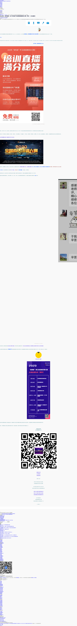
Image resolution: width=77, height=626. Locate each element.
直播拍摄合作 (1, 614)
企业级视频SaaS (4, 577)
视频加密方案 (1, 591)
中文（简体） (1, 624)
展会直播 (1, 602)
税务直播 (1, 605)
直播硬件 (1, 593)
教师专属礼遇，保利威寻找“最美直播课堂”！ (7, 514)
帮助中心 (1, 607)
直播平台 (1, 544)
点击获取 (11, 512)
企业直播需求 (1, 518)
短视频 (1, 550)
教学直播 (1, 555)
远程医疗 (1, 598)
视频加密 (1, 551)
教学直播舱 (1, 584)
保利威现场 (1, 585)
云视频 (1, 552)
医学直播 (1, 556)
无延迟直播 (1, 588)
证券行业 (1, 597)
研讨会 (1, 583)
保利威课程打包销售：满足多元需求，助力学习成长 (6, 520)
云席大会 (1, 603)
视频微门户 (1, 587)
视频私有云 (1, 584)
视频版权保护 (1, 560)
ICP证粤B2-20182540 (2, 623)
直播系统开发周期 (2, 520)
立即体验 (1, 576)
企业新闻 (1, 611)
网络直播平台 (1, 559)
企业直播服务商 (2, 17)
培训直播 (1, 600)
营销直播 (1, 601)
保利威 (1, 548)
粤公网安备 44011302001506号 (21, 623)
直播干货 (1, 609)
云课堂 (1, 582)
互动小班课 (1, 590)
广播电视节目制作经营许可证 (28, 623)
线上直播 (1, 558)
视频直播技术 (17, 577)
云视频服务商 (1, 553)
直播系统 (32, 577)
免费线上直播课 (2, 517)
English (1, 625)
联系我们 (1, 613)
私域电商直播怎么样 (2, 519)
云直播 (1, 545)
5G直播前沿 (1, 612)
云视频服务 (1, 547)
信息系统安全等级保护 (14, 623)
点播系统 (35, 577)
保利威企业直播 (2, 516)
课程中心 (1, 608)
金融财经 (1, 595)
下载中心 (1, 608)
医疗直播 (1, 546)
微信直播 (1, 557)
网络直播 (1, 543)
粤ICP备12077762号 (8, 623)
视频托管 (1, 549)
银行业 (1, 596)
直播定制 (1, 592)
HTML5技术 (1, 589)
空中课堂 (1, 600)
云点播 (1, 554)
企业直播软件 (5, 17)
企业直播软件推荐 (2, 515)
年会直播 (1, 604)
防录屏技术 (1, 592)
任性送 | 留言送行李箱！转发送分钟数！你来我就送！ (8, 513)
